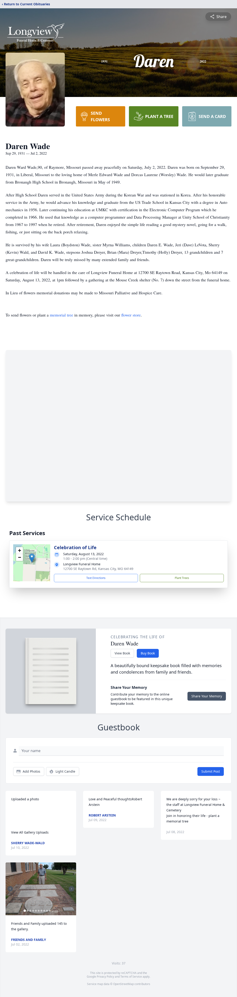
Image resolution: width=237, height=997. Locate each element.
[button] (32, 558)
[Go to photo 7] (41, 911)
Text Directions (96, 578)
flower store (131, 315)
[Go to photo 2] (27, 911)
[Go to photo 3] (30, 911)
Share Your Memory (206, 696)
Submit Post (210, 771)
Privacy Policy (105, 977)
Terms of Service (131, 977)
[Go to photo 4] (33, 911)
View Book (122, 653)
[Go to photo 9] (47, 911)
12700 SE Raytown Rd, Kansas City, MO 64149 (98, 568)
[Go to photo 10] (50, 911)
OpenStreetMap (123, 984)
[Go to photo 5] (36, 911)
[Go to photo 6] (39, 911)
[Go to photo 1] (25, 911)
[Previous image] (10, 889)
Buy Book (148, 653)
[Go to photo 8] (44, 911)
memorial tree (61, 315)
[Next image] (71, 889)
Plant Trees (182, 578)
